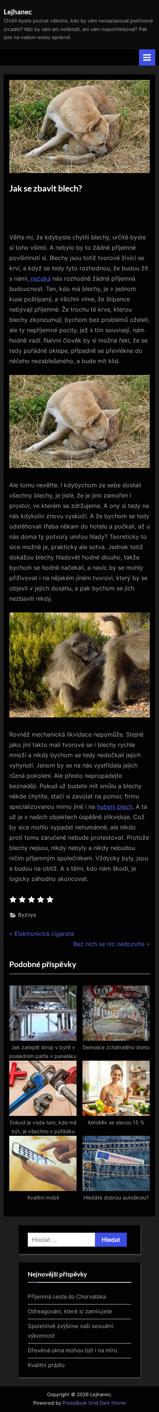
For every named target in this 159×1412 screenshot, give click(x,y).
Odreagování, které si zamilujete (70, 1311)
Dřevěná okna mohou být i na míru (72, 1350)
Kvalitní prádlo (46, 1365)
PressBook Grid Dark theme (94, 1403)
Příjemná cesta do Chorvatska (67, 1296)
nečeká (40, 278)
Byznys (27, 915)
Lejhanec (18, 11)
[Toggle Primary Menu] (147, 57)
